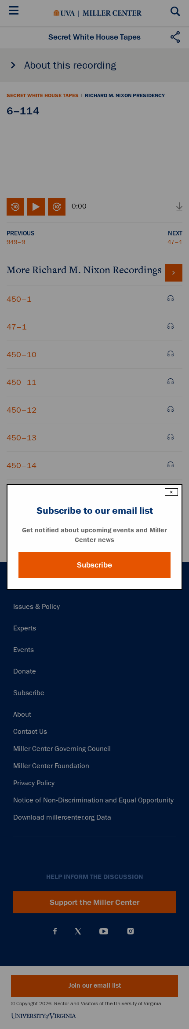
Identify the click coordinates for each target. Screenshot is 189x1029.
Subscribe (94, 565)
